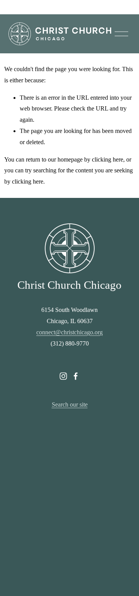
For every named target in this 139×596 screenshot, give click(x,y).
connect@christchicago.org (69, 332)
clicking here (107, 159)
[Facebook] (76, 376)
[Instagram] (63, 376)
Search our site (70, 404)
